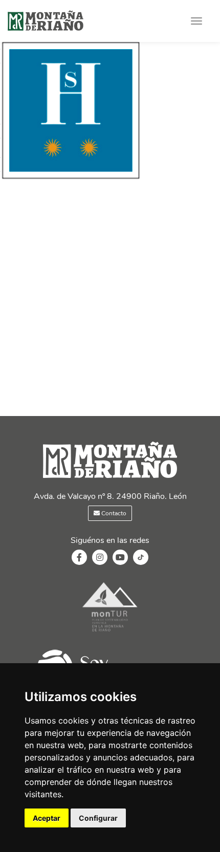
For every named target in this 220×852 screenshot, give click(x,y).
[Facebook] (79, 557)
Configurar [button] (98, 818)
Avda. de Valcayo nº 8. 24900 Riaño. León (110, 496)
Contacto (113, 513)
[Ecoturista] (110, 632)
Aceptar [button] (46, 818)
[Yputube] (120, 557)
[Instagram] (99, 557)
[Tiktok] (140, 562)
